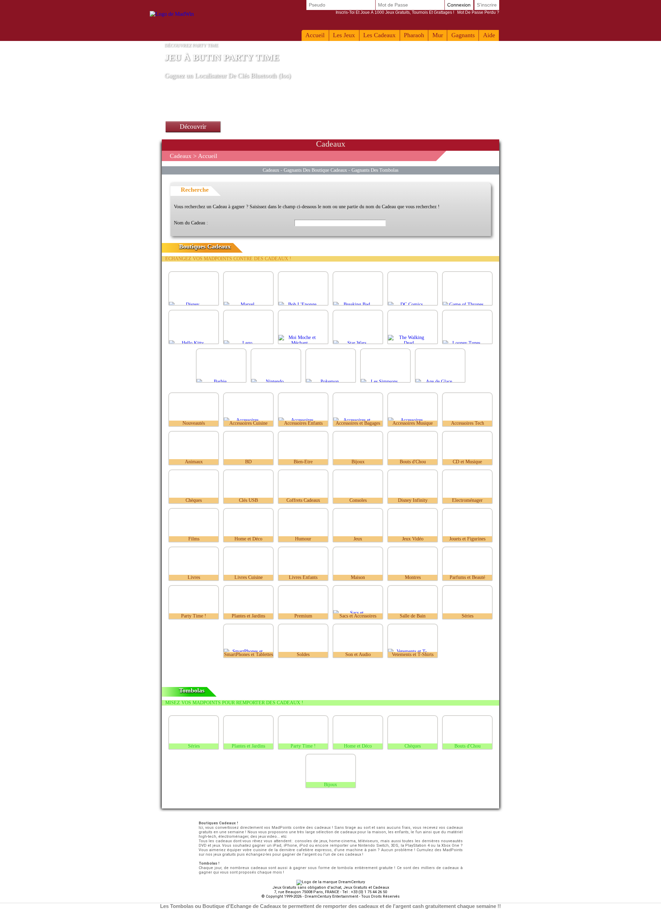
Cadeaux (180, 155)
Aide (489, 35)
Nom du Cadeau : (191, 222)
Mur (437, 35)
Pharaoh (414, 35)
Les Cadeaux (379, 35)
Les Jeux (344, 35)
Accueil (315, 35)
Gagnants (463, 35)
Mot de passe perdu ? (417, 12)
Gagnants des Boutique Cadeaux (315, 170)
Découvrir (193, 126)
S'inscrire (487, 5)
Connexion (459, 5)
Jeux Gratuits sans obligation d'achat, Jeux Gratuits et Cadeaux (330, 887)
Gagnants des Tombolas (375, 170)
